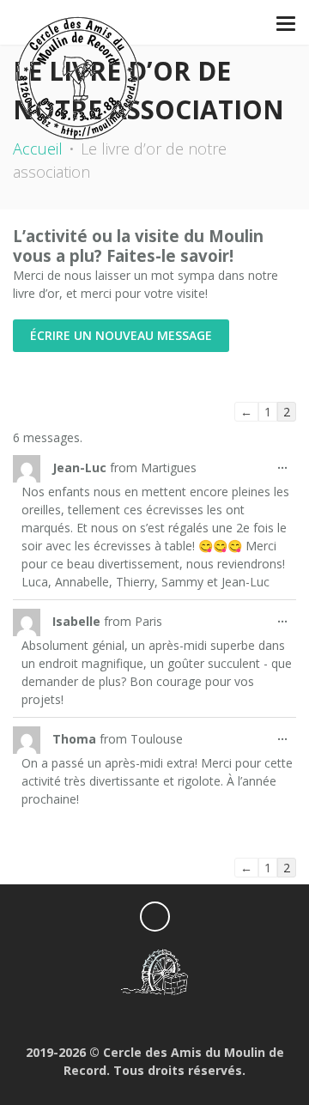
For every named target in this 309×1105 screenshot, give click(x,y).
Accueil (38, 148)
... (286, 468)
